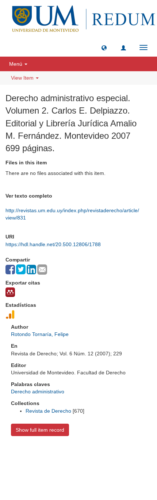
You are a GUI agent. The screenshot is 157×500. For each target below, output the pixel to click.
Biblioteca (117, 455)
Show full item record (40, 430)
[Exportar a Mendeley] (10, 292)
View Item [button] (23, 78)
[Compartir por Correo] (42, 269)
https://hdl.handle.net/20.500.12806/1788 (53, 244)
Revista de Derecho (48, 411)
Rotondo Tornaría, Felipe (40, 334)
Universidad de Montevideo (64, 455)
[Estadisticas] (10, 314)
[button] (104, 47)
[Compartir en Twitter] (21, 269)
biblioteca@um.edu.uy (78, 472)
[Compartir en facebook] (10, 269)
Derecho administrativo (37, 391)
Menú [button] (16, 64)
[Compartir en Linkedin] (31, 269)
